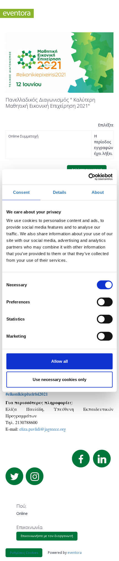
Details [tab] (59, 192)
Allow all (59, 361)
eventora (75, 552)
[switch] (105, 302)
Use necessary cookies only (59, 379)
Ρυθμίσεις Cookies (24, 553)
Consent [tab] (21, 192)
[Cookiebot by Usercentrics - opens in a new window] (88, 177)
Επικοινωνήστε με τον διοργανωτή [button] (47, 536)
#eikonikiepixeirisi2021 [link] (27, 394)
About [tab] (98, 192)
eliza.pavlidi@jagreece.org (42, 429)
